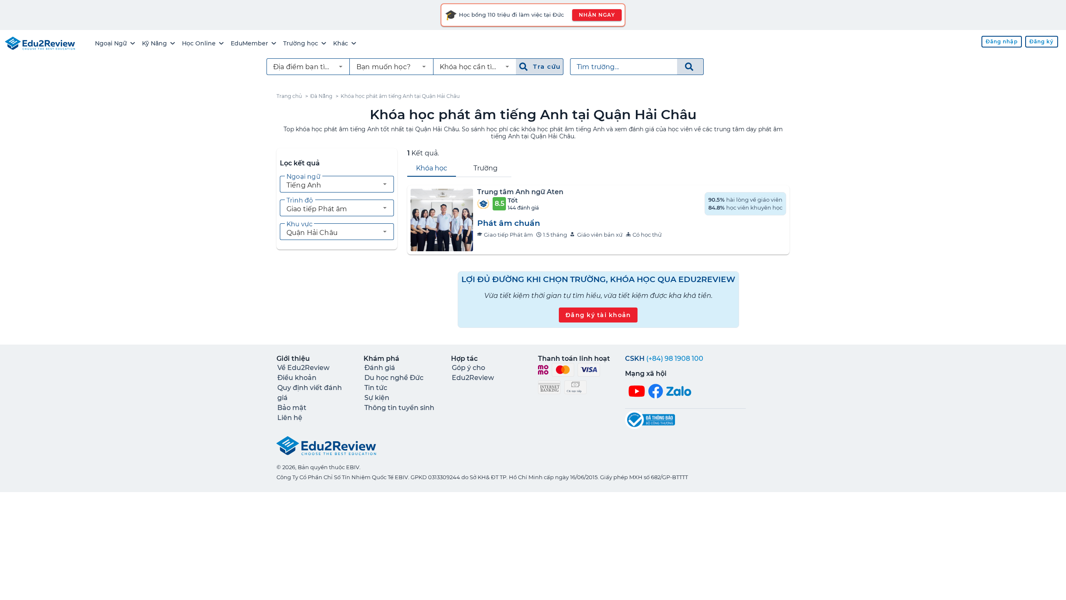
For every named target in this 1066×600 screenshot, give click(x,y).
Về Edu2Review (303, 368)
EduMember (249, 43)
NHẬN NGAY (597, 15)
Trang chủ (289, 96)
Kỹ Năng (154, 43)
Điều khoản (296, 378)
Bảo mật (291, 408)
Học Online (199, 43)
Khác (340, 43)
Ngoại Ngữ (111, 43)
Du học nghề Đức (393, 378)
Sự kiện (376, 398)
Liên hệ (289, 418)
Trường (485, 168)
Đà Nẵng (321, 96)
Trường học (300, 43)
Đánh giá (379, 368)
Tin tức (375, 388)
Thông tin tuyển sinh (399, 408)
